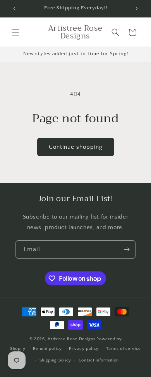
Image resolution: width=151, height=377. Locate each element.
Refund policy (47, 348)
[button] (15, 32)
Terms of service (123, 348)
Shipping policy (55, 360)
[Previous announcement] (14, 8)
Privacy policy (84, 348)
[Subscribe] (126, 249)
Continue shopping (76, 147)
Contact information (99, 360)
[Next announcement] (136, 8)
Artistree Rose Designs (71, 339)
